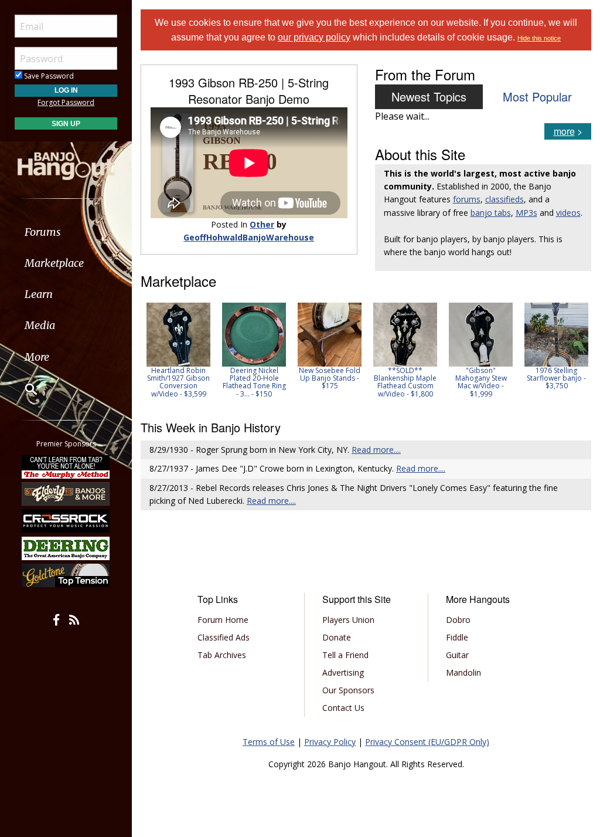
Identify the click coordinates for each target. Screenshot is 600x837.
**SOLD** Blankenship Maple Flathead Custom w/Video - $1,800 (405, 382)
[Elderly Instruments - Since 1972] (66, 493)
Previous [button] (146, 354)
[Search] (23, 388)
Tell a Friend (345, 654)
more (564, 131)
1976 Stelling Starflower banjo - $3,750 (556, 378)
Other (262, 224)
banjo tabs (491, 212)
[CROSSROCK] (66, 520)
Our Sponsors (348, 690)
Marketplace (54, 263)
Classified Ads (223, 637)
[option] (178, 350)
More (37, 357)
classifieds (504, 199)
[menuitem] (66, 232)
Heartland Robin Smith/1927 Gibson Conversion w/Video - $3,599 (178, 382)
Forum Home (222, 619)
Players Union (348, 619)
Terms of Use (269, 741)
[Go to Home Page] (66, 160)
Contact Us (343, 707)
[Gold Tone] (66, 575)
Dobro (458, 619)
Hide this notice (539, 38)
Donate (336, 637)
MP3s (526, 212)
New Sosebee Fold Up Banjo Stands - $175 (329, 378)
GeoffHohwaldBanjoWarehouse (248, 237)
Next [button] (575, 354)
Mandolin (463, 672)
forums (466, 199)
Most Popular (537, 96)
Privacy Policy (330, 741)
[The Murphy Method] (66, 466)
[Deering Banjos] (66, 548)
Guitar (457, 654)
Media (40, 325)
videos (568, 212)
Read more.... (376, 449)
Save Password (48, 76)
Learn (39, 294)
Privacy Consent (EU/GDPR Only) (427, 741)
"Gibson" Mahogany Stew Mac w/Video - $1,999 (481, 382)
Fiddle (457, 637)
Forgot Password (66, 102)
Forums (43, 232)
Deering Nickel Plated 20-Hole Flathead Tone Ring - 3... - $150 (254, 382)
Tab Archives (221, 654)
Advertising (343, 672)
